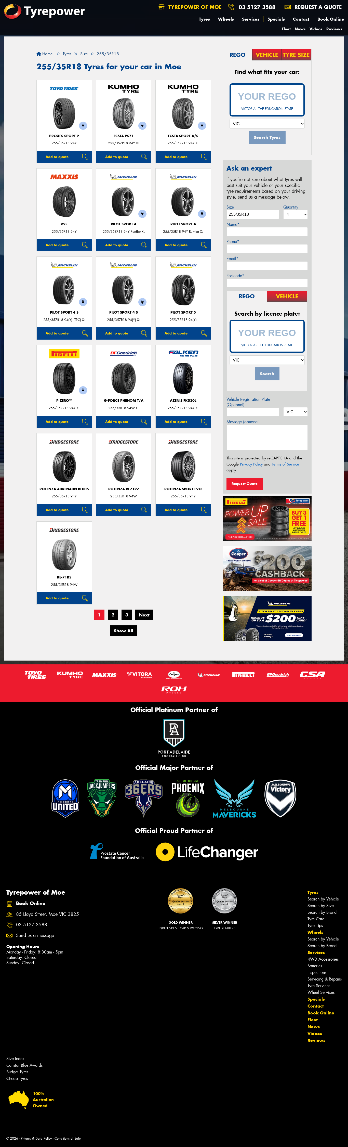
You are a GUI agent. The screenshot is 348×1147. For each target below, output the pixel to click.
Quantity (290, 207)
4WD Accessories (323, 959)
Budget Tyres (17, 1072)
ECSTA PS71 (124, 136)
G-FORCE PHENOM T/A (123, 400)
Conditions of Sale (68, 1138)
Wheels (226, 19)
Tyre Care (315, 919)
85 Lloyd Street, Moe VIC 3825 (47, 914)
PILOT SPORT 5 (183, 312)
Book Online (330, 19)
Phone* (232, 241)
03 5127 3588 (257, 7)
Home (46, 54)
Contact (301, 19)
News (300, 29)
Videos (316, 29)
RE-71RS (64, 577)
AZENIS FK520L (183, 400)
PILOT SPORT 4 (123, 224)
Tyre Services (318, 985)
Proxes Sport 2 (64, 136)
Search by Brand (322, 912)
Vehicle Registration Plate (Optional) (248, 402)
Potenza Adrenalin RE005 (64, 489)
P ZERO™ (64, 400)
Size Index (15, 1058)
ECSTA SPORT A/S (183, 136)
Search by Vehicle (323, 899)
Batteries (314, 966)
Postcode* (235, 275)
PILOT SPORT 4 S (64, 312)
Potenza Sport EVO (183, 489)
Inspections (316, 972)
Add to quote (57, 156)
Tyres (204, 19)
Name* (232, 224)
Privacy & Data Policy (36, 1138)
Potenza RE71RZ (123, 489)
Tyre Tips (315, 925)
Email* (232, 258)
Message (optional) (243, 421)
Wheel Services (320, 992)
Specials (276, 19)
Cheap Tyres (17, 1078)
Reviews (334, 29)
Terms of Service (285, 464)
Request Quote (245, 483)
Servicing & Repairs (324, 979)
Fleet (286, 29)
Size (230, 207)
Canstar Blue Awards (24, 1065)
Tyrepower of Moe (194, 7)
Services (250, 19)
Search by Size (320, 905)
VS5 (64, 224)
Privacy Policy (251, 464)
